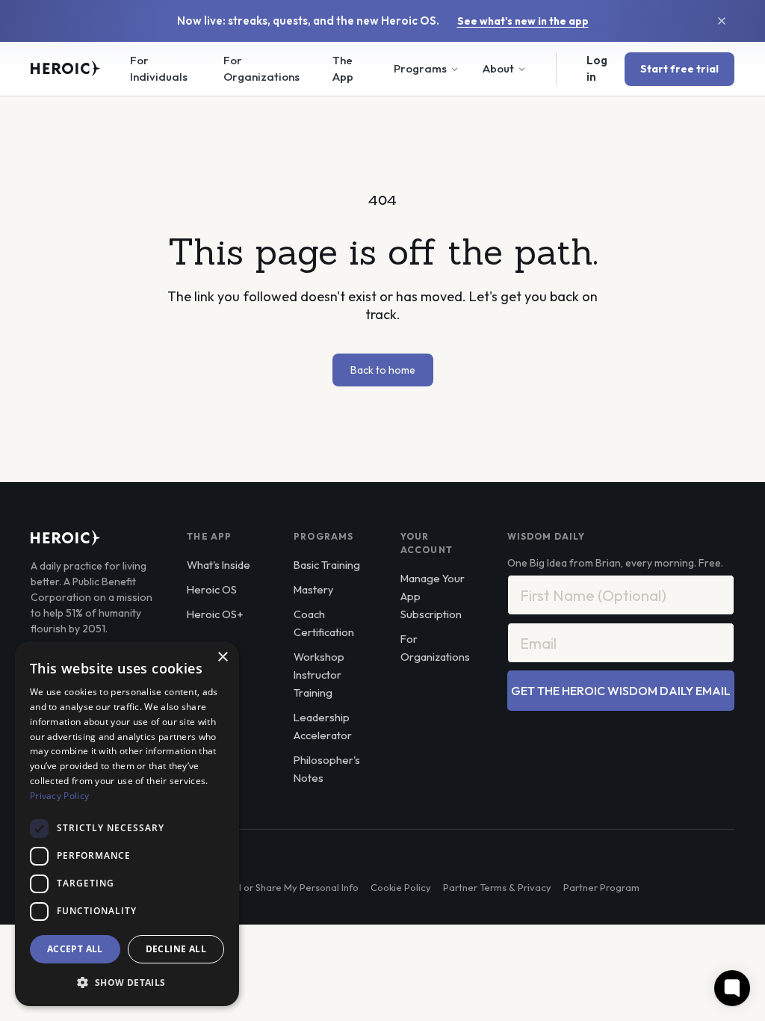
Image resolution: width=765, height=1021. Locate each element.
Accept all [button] (75, 949)
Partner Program (601, 887)
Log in (596, 68)
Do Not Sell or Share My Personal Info (275, 887)
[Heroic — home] (66, 69)
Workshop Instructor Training (319, 675)
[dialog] (127, 823)
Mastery (313, 589)
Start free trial (679, 68)
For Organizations (261, 68)
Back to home (382, 370)
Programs (420, 68)
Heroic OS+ (215, 614)
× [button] (222, 657)
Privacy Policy (59, 795)
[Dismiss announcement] (721, 21)
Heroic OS (212, 589)
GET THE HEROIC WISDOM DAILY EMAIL (621, 690)
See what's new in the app (523, 21)
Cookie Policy (401, 887)
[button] (127, 982)
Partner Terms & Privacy (497, 887)
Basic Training (327, 565)
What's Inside (218, 565)
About (498, 68)
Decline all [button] (176, 949)
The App (342, 68)
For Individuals (159, 68)
